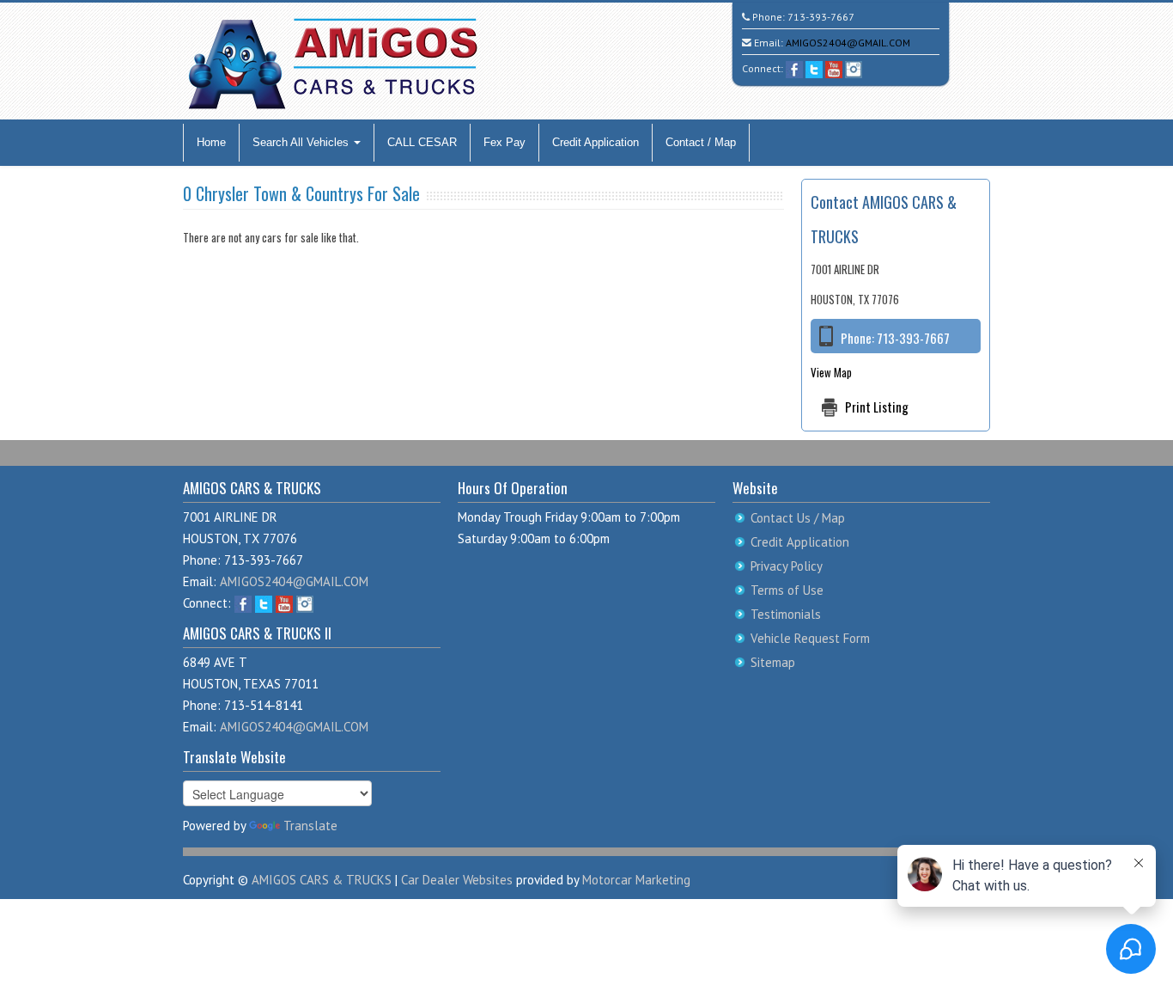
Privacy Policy (787, 566)
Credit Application (595, 142)
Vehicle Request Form (810, 638)
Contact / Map (701, 142)
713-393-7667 (820, 16)
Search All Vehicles (302, 142)
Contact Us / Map (798, 518)
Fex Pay (504, 142)
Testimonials (786, 614)
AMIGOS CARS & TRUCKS (322, 880)
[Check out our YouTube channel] (833, 68)
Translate (310, 825)
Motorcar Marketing (636, 880)
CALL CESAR (422, 142)
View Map (831, 372)
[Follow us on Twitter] (814, 68)
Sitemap (773, 662)
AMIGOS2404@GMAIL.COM (848, 42)
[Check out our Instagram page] (853, 68)
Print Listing (877, 406)
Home (211, 142)
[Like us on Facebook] (794, 68)
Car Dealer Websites (457, 880)
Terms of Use (787, 590)
